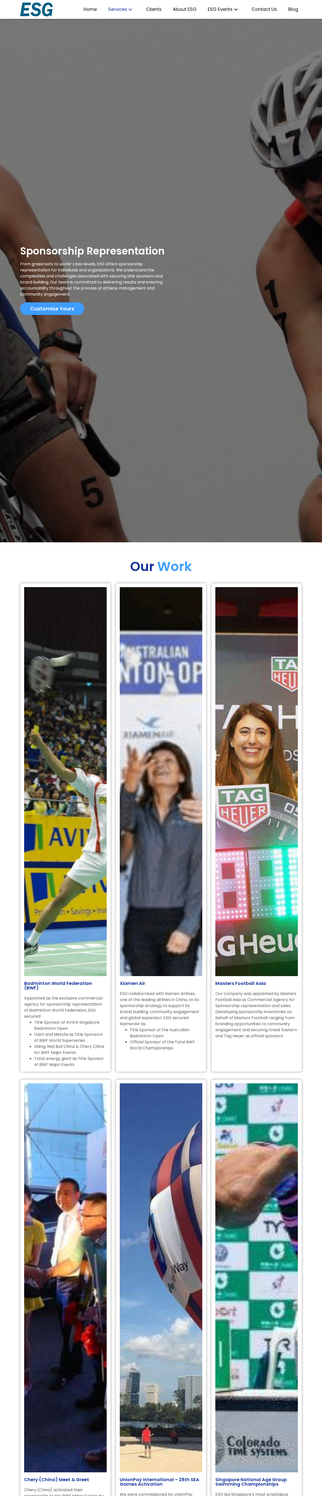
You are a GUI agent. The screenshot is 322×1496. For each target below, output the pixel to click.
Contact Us (264, 9)
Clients (154, 9)
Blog (293, 9)
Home (90, 9)
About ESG (184, 9)
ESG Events (220, 9)
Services (117, 9)
